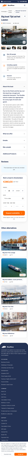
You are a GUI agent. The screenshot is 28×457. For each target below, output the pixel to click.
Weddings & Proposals (7, 365)
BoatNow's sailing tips (6, 414)
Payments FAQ (5, 437)
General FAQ (4, 432)
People (5, 187)
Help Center (4, 420)
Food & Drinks (4, 381)
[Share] (25, 16)
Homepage (4, 11)
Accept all (20, 454)
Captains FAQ (4, 440)
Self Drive (3, 397)
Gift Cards (3, 429)
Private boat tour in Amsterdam (9, 411)
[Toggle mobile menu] (24, 5)
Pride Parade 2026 (6, 376)
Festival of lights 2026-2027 (8, 379)
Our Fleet (3, 394)
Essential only (7, 454)
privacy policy (10, 451)
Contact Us (4, 423)
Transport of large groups (7, 408)
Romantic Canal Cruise (7, 384)
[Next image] (24, 35)
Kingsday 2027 (5, 373)
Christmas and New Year (7, 367)
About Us (3, 391)
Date (4, 195)
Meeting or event (5, 402)
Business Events (5, 362)
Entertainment (4, 370)
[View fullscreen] (24, 42)
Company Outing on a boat (8, 405)
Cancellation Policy (6, 400)
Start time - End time (9, 203)
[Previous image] (3, 35)
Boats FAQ (4, 434)
